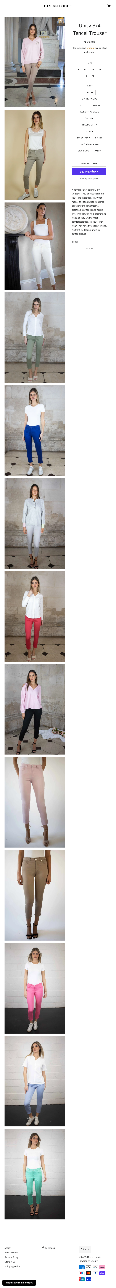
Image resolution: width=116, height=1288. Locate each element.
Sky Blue (83, 150)
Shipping (91, 48)
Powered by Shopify (88, 1261)
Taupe (90, 92)
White (83, 105)
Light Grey (89, 118)
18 (93, 76)
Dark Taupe (89, 99)
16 (86, 76)
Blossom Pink (90, 144)
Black (90, 131)
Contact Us (10, 1262)
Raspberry (89, 125)
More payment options (89, 178)
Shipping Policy (12, 1266)
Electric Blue (89, 112)
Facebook (50, 1248)
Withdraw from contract (19, 1282)
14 (100, 69)
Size (90, 63)
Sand (98, 138)
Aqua (98, 150)
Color (89, 85)
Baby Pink (83, 138)
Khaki (96, 105)
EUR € (83, 1249)
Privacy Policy (11, 1252)
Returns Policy (11, 1257)
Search (8, 1248)
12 (93, 69)
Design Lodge (58, 6)
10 (85, 69)
